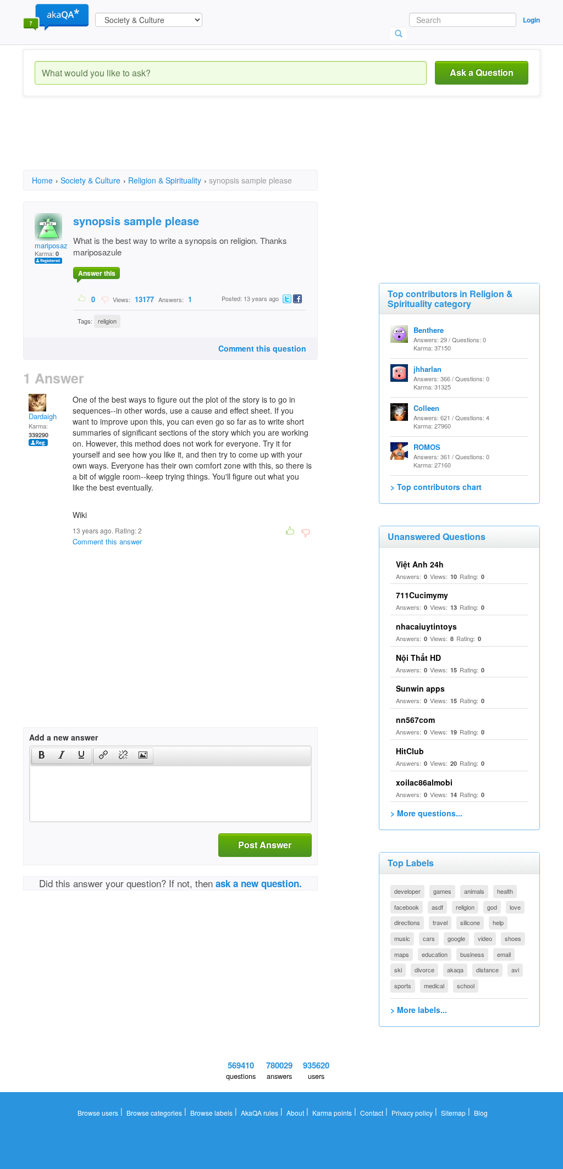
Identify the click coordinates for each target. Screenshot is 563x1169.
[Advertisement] (223, 143)
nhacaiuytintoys (426, 626)
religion (107, 320)
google (456, 938)
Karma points (332, 1112)
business (472, 954)
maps (401, 954)
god (492, 907)
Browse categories (154, 1112)
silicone (470, 922)
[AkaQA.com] (56, 16)
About (295, 1112)
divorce (424, 969)
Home (42, 180)
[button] (41, 756)
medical (434, 985)
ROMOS (426, 447)
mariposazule (56, 245)
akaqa (455, 969)
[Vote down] (104, 298)
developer (407, 891)
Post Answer (264, 844)
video (485, 938)
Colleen (426, 408)
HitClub (410, 750)
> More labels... (418, 1009)
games (442, 891)
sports (402, 985)
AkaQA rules (259, 1112)
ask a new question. (259, 883)
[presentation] (42, 756)
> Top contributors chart (436, 486)
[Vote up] (82, 298)
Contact (371, 1112)
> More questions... (426, 813)
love (515, 907)
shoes (513, 938)
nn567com (415, 719)
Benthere (428, 330)
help (498, 922)
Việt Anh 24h (420, 564)
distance (487, 969)
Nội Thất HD (418, 657)
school (465, 985)
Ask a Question (482, 72)
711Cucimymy (422, 594)
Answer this (96, 273)
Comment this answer (107, 541)
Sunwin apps (420, 688)
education (435, 954)
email (504, 954)
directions (407, 922)
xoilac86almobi (424, 782)
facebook (406, 907)
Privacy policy (412, 1112)
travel (440, 922)
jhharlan (427, 369)
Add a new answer (63, 737)
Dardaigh (43, 416)
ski (398, 969)
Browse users (98, 1112)
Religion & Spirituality (164, 180)
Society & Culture (90, 180)
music (402, 938)
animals (474, 891)
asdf (437, 907)
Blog (481, 1112)
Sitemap (453, 1112)
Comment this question (262, 348)
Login (531, 20)
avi (515, 969)
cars (429, 938)
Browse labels (211, 1112)
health (505, 891)
